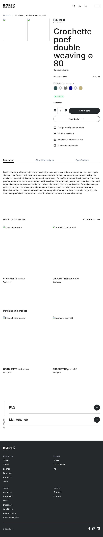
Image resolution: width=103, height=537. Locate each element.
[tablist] (51, 161)
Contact (57, 496)
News (6, 500)
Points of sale (9, 513)
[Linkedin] (98, 529)
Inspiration (8, 496)
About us (7, 492)
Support (57, 492)
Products (7, 15)
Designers (8, 505)
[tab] (8, 161)
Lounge (6, 469)
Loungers (7, 473)
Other (6, 481)
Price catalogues (11, 517)
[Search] (73, 6)
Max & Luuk (59, 464)
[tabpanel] (51, 179)
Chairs (6, 464)
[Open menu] (97, 6)
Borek (56, 460)
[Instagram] (93, 529)
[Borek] (9, 449)
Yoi (55, 469)
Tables (6, 460)
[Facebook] (89, 529)
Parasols (7, 477)
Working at (8, 509)
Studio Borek (63, 70)
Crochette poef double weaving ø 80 (30, 15)
